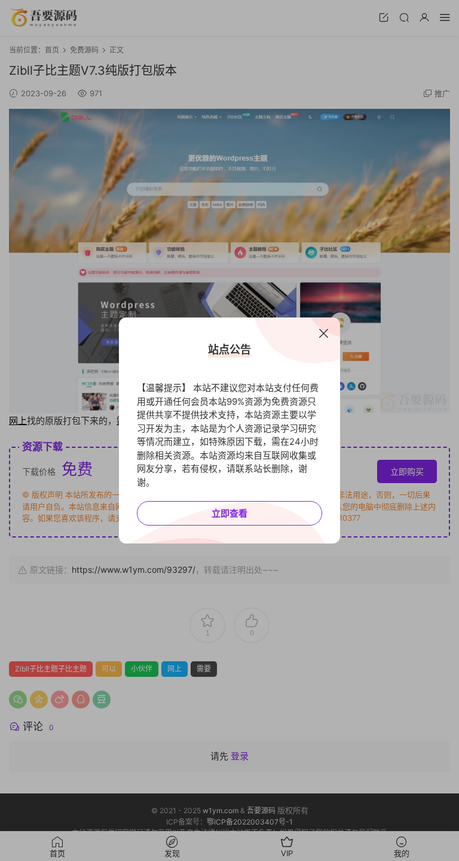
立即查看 (229, 513)
